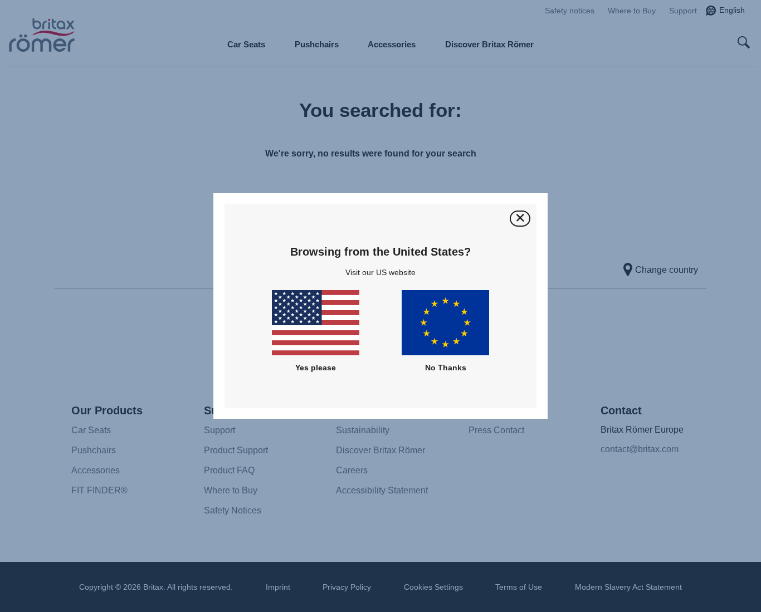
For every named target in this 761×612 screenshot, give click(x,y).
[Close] (520, 218)
